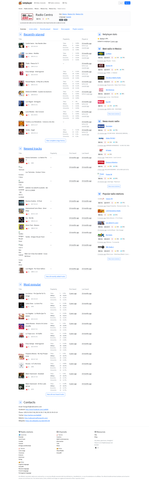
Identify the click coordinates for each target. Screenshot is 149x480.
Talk (66, 20)
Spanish (68, 17)
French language (23, 471)
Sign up (127, 3)
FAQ (65, 3)
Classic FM (109, 199)
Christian (21, 453)
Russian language (24, 469)
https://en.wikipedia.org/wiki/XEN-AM (38, 421)
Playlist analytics (78, 29)
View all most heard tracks (55, 394)
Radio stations (55, 3)
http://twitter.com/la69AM (32, 415)
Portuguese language (25, 473)
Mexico (37, 8)
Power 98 (109, 174)
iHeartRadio (60, 450)
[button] (27, 46)
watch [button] (108, 57)
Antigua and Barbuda (25, 445)
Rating (102, 39)
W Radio (108, 150)
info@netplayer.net (107, 443)
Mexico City (44, 8)
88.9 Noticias (110, 90)
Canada (21, 441)
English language (24, 464)
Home (20, 8)
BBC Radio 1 (110, 247)
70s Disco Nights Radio (113, 78)
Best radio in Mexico (112, 48)
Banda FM (109, 66)
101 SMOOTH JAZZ (112, 223)
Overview (23, 29)
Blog (96, 437)
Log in (121, 3)
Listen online (33, 29)
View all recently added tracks (55, 276)
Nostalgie (109, 126)
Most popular (65, 29)
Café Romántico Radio (113, 211)
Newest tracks (33, 148)
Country (59, 437)
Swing (20, 459)
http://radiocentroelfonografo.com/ (36, 418)
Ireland (21, 443)
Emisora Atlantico (111, 162)
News (61, 20)
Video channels (41, 3)
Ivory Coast (22, 439)
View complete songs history (55, 141)
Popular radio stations (113, 193)
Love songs (22, 450)
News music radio (111, 121)
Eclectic (21, 455)
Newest (55, 29)
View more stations (114, 114)
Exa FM (108, 102)
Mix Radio (109, 235)
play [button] (39, 19)
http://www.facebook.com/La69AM (37, 409)
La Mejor (108, 54)
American (21, 457)
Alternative (60, 441)
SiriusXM (21, 466)
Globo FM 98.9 (110, 138)
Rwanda (21, 437)
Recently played (45, 29)
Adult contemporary (63, 439)
